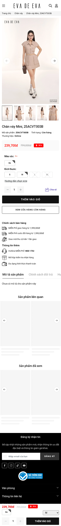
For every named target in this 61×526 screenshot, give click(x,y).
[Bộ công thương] (30, 476)
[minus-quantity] (7, 189)
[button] (7, 61)
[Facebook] (4, 465)
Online (17, 136)
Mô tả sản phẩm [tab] (13, 274)
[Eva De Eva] (27, 6)
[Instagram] (11, 465)
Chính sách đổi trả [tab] (41, 274)
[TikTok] (17, 465)
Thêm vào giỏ (30, 199)
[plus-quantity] (20, 189)
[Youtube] (24, 465)
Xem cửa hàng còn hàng (30, 209)
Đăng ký (49, 456)
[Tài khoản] (56, 5)
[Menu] (3, 6)
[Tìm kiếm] (50, 5)
